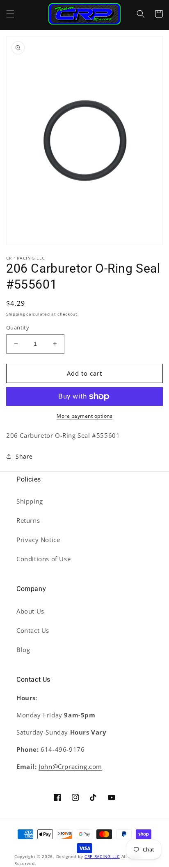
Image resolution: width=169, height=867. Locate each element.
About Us (30, 611)
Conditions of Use (43, 559)
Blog (23, 649)
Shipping (15, 314)
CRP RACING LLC (102, 856)
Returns (28, 520)
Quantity (17, 327)
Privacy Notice (38, 539)
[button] (10, 14)
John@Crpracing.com (70, 766)
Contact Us (32, 630)
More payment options (84, 415)
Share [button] (24, 456)
